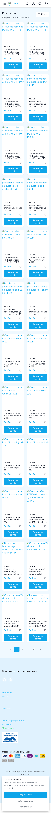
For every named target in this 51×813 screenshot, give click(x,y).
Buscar (5, 697)
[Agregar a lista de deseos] (20, 59)
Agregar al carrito (13, 66)
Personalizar (25, 807)
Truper (32, 47)
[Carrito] (46, 3)
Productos (7, 693)
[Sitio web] (10, 679)
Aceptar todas (25, 795)
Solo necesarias (25, 801)
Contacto (6, 709)
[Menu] (4, 3)
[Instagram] (4, 679)
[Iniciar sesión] (33, 3)
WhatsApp (10, 728)
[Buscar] (27, 3)
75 (34, 649)
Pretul (7, 47)
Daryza (7, 566)
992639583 (7, 725)
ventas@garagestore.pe (13, 721)
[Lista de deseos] (40, 3)
